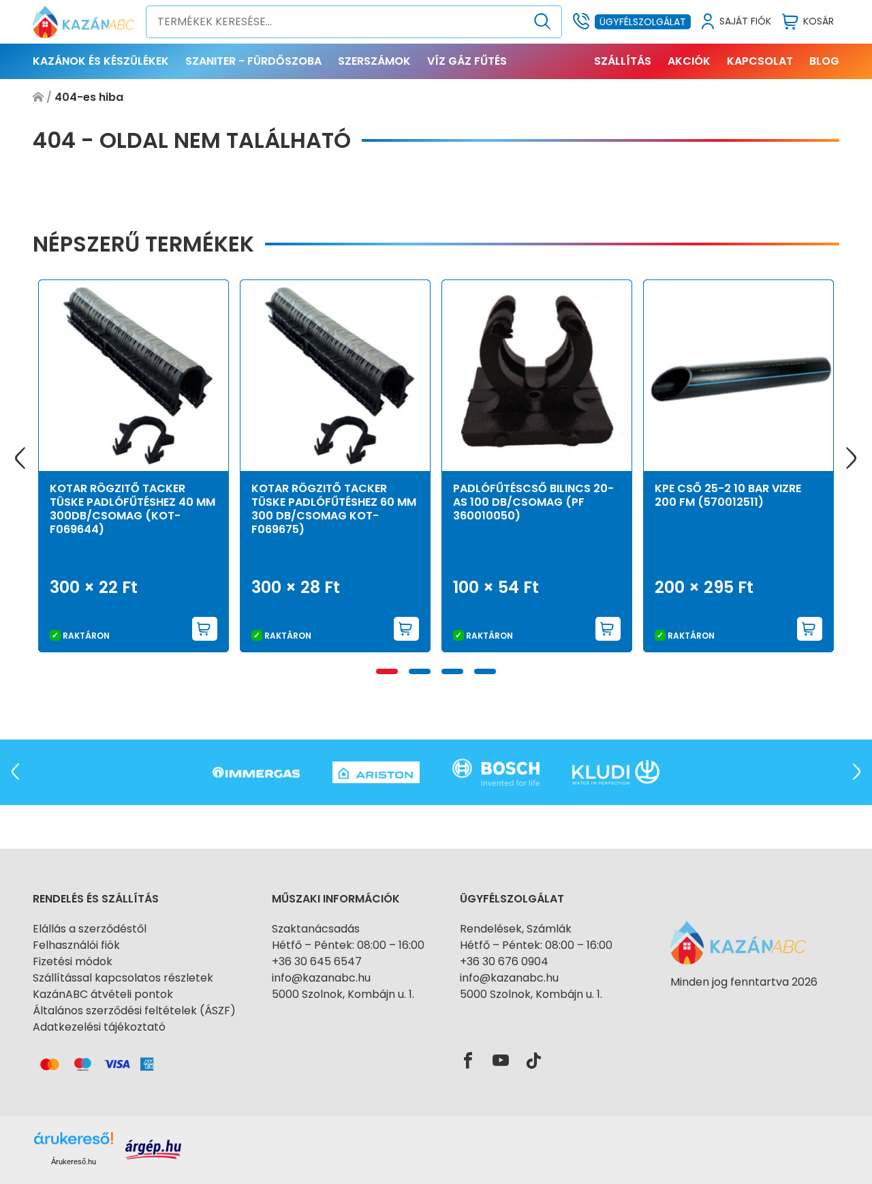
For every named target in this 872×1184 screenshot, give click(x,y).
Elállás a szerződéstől (89, 929)
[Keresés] (542, 21)
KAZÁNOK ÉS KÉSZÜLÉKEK (101, 61)
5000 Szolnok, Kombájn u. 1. (343, 994)
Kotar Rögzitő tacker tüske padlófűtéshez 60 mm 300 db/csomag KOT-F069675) (333, 509)
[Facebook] (468, 1061)
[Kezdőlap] (38, 97)
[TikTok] (533, 1061)
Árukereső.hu (73, 1161)
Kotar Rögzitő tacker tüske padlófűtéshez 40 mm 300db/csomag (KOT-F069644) (132, 509)
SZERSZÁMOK (374, 61)
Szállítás (622, 61)
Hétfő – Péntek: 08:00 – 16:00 (348, 945)
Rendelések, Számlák (516, 929)
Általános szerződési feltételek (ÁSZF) (134, 1010)
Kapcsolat (760, 61)
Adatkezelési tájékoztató (99, 1027)
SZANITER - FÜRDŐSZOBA (253, 61)
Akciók (689, 61)
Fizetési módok (72, 961)
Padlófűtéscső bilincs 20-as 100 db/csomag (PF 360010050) (533, 502)
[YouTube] (501, 1061)
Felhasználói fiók (76, 945)
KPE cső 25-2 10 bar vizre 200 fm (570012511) (728, 495)
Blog (824, 61)
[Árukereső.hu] (744, 1006)
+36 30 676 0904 (504, 961)
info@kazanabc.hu (321, 978)
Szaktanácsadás (316, 929)
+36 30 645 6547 (317, 961)
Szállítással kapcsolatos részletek (123, 978)
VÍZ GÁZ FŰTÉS (467, 61)
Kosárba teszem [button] (205, 629)
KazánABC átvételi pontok (103, 994)
